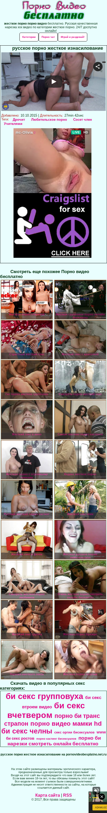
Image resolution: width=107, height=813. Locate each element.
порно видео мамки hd (66, 723)
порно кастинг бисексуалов (56, 738)
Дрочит (19, 120)
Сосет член (82, 120)
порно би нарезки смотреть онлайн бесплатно (54, 740)
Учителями (13, 124)
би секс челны (26, 731)
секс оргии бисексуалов (74, 732)
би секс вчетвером (46, 710)
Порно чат (48, 36)
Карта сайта (47, 795)
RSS (67, 795)
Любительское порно (49, 120)
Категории (29, 36)
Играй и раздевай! (72, 36)
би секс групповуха (44, 696)
